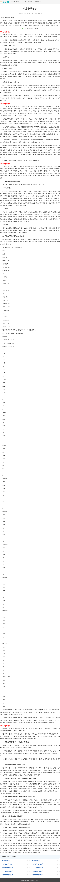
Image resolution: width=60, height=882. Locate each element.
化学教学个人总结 (37, 871)
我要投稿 (40, 13)
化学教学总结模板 (37, 875)
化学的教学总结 (7, 864)
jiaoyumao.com (32, 880)
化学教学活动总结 (7, 867)
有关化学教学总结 (37, 867)
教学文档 (23, 2)
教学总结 (30, 2)
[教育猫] (4, 2)
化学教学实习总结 (37, 864)
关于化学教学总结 (7, 871)
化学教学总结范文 (7, 875)
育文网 (17, 2)
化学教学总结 (6, 860)
